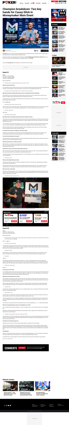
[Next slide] (7, 225)
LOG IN (55, 1)
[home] (9, 2)
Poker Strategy (38, 3)
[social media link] (56, 3)
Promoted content (35, 405)
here (41, 348)
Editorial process (34, 406)
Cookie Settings (51, 406)
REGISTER (62, 1)
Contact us (51, 405)
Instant (32, 3)
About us (33, 404)
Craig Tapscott (8, 50)
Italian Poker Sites (60, 405)
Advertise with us (43, 405)
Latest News (21, 3)
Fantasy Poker (27, 3)
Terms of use (43, 404)
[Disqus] (26, 364)
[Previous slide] (5, 225)
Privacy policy (51, 404)
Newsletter (42, 406)
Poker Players (44, 3)
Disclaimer (59, 404)
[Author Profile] (4, 50)
